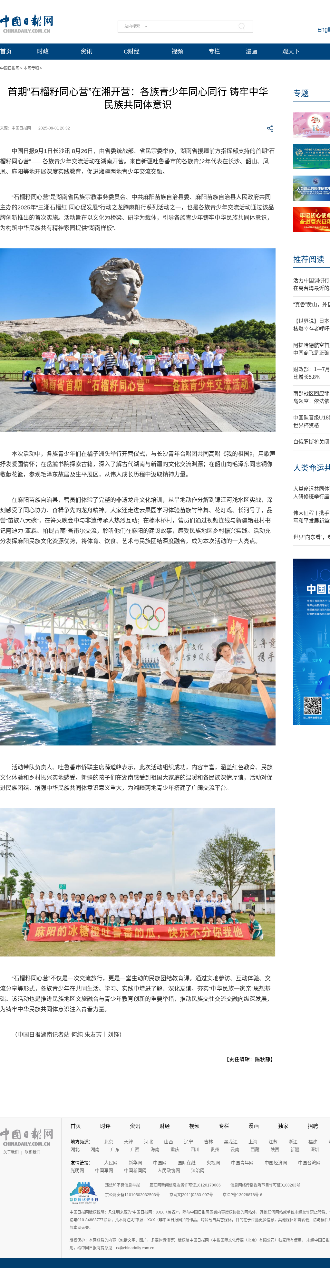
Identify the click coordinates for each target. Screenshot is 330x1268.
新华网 (135, 1162)
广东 (115, 1149)
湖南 (95, 1149)
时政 (43, 51)
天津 (128, 1141)
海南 (155, 1149)
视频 (177, 51)
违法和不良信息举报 (122, 1185)
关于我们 (11, 1152)
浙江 (292, 1141)
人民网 (111, 1162)
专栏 (214, 51)
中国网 (160, 1162)
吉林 (208, 1141)
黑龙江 (231, 1141)
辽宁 (188, 1141)
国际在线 (187, 1162)
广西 (135, 1149)
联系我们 (32, 1152)
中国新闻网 (135, 1170)
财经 (165, 1126)
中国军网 (104, 1170)
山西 (168, 1141)
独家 (283, 1126)
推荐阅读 (308, 259)
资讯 (86, 51)
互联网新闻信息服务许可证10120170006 (185, 1185)
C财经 (132, 51)
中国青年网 (242, 1162)
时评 (105, 1126)
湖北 (75, 1149)
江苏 (272, 1141)
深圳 (314, 1149)
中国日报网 (9, 68)
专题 (301, 93)
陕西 (274, 1149)
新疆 (294, 1149)
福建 (312, 1141)
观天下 (291, 51)
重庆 (175, 1149)
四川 (194, 1149)
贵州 (214, 1149)
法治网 (198, 1170)
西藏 (254, 1149)
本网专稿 (31, 68)
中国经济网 (276, 1162)
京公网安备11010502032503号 (132, 1195)
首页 (6, 51)
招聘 (313, 1126)
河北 (148, 1141)
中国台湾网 (309, 1162)
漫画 (251, 51)
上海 (252, 1141)
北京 (108, 1141)
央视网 (213, 1162)
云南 (234, 1149)
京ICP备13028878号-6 (242, 1195)
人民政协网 (169, 1170)
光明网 (77, 1170)
